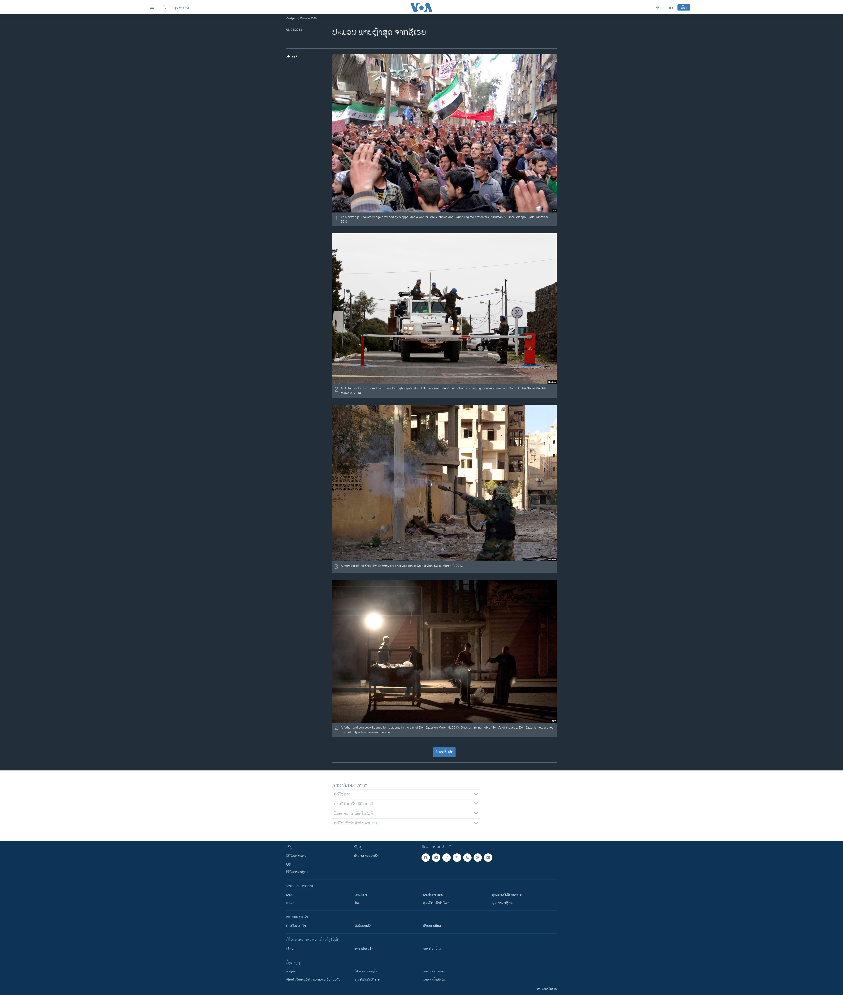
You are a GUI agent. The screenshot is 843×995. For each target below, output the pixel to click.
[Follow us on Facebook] (426, 857)
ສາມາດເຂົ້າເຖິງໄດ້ (434, 979)
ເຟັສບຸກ (290, 948)
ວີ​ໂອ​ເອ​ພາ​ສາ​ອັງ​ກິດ (366, 971)
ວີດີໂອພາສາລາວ (296, 855)
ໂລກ (357, 903)
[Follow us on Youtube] (436, 857)
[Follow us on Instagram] (446, 857)
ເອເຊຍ (290, 903)
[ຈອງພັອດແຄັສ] (488, 857)
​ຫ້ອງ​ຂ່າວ (291, 971)
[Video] (670, 7)
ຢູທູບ (289, 864)
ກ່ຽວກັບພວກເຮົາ (296, 925)
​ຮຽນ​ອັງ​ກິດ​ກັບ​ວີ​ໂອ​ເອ (367, 979)
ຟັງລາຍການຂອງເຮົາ (366, 855)
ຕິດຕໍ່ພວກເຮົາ (363, 925)
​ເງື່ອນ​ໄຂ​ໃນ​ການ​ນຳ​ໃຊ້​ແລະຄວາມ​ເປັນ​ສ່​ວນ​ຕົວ (313, 979)
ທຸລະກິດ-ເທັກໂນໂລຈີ (436, 903)
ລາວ (289, 894)
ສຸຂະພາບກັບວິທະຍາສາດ (507, 894)
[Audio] (657, 7)
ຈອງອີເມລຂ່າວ (432, 948)
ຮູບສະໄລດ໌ (181, 7)
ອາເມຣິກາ (361, 894)
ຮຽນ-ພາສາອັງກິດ (502, 903)
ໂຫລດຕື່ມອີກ (444, 752)
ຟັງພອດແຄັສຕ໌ (432, 925)
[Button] (291, 58)
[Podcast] (478, 857)
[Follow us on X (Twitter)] (457, 857)
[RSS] (467, 857)
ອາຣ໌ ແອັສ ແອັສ (364, 948)
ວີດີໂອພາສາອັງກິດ (297, 872)
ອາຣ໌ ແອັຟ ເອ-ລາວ (434, 971)
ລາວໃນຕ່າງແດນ (433, 894)
